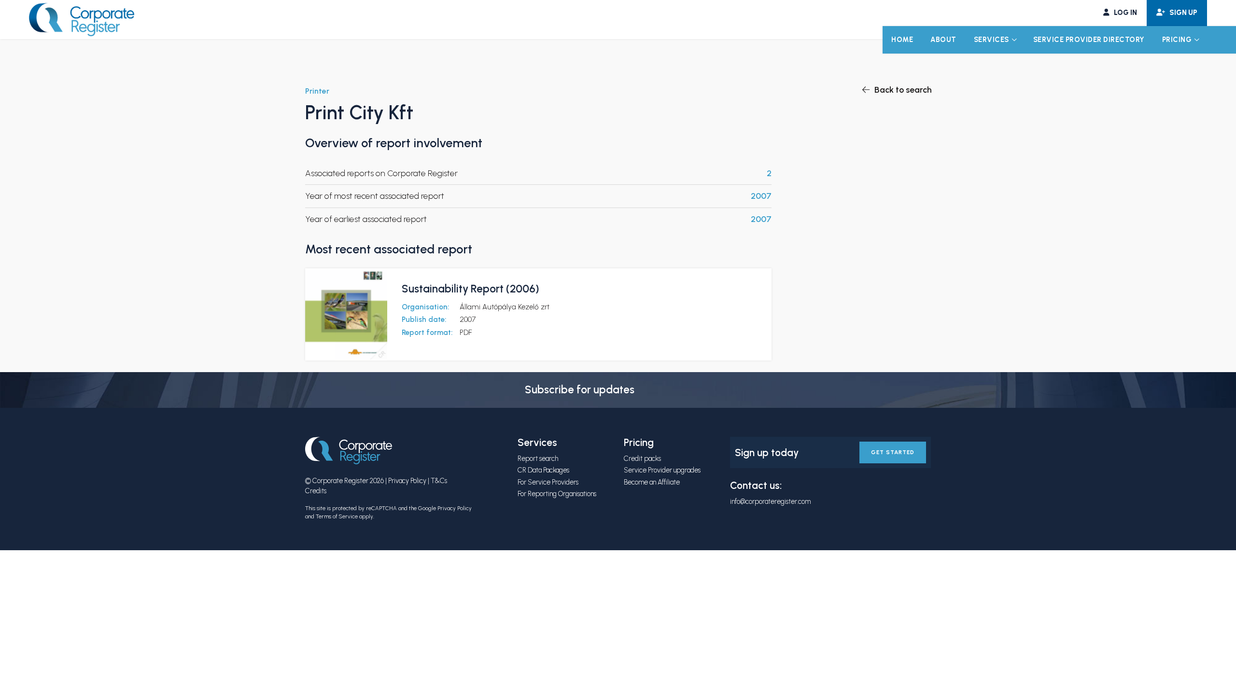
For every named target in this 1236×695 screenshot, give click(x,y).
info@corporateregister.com (770, 501)
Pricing (1177, 39)
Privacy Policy (407, 480)
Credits (315, 490)
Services (991, 39)
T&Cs (439, 480)
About (943, 39)
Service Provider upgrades (662, 470)
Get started (892, 452)
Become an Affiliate (652, 482)
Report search (538, 458)
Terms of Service (337, 516)
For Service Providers (548, 482)
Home (902, 39)
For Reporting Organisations (557, 493)
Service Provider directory (1089, 39)
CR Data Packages (543, 470)
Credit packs (642, 458)
